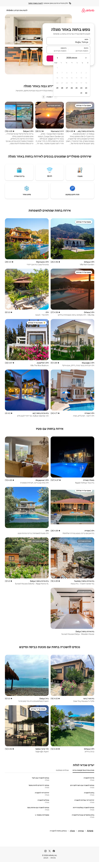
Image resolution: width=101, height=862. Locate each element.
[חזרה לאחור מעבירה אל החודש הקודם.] (86, 58)
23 (86, 88)
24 (81, 88)
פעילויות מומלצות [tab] (62, 770)
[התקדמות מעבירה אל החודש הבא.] (57, 58)
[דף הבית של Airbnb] (88, 10)
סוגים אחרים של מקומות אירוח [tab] (83, 770)
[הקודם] (56, 97)
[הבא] (44, 97)
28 (62, 88)
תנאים (46, 858)
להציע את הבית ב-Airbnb (16, 10)
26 (72, 88)
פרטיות (53, 858)
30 (86, 93)
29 (57, 88)
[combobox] (68, 42)
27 (67, 88)
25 (76, 88)
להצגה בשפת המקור (35, 3)
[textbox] (79, 50)
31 (81, 93)
